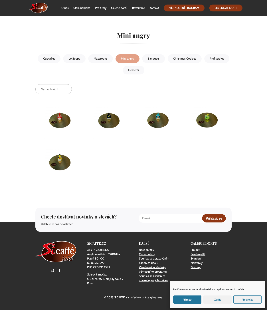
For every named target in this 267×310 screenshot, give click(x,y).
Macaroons (100, 58)
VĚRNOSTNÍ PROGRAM (184, 8)
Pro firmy (100, 8)
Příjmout (187, 299)
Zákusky (196, 267)
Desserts (133, 70)
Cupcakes (49, 58)
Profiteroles (217, 58)
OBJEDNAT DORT (226, 8)
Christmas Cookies (184, 58)
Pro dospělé (198, 254)
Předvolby (247, 299)
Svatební (196, 258)
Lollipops (74, 58)
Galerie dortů (119, 8)
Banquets (153, 58)
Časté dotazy (147, 254)
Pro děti (195, 250)
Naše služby (146, 250)
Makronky (197, 263)
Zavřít (217, 299)
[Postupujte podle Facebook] (59, 270)
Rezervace (138, 8)
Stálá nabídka (81, 8)
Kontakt (154, 8)
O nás (65, 8)
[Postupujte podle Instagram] (52, 270)
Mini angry (127, 58)
